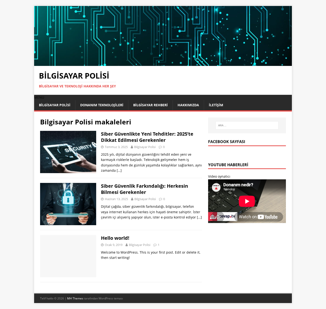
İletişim (216, 105)
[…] (119, 170)
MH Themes (75, 298)
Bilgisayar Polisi (54, 105)
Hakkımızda (188, 105)
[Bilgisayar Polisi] (163, 63)
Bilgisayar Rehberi (150, 105)
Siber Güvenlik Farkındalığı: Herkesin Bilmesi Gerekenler (144, 189)
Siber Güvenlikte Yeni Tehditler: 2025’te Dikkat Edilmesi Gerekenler (147, 137)
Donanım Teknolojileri (101, 105)
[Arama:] (247, 125)
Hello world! (115, 238)
